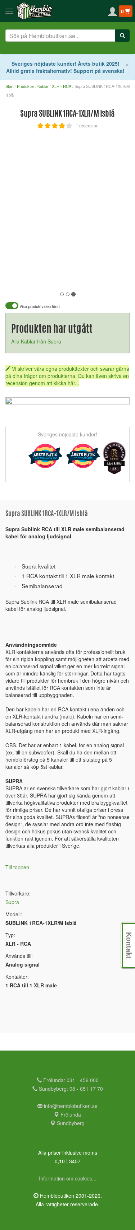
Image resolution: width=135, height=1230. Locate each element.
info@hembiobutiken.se (71, 1105)
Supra (12, 902)
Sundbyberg (70, 1123)
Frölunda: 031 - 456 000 (70, 1080)
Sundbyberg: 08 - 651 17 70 (70, 1088)
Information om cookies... (67, 1178)
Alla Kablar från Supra (36, 341)
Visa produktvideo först (39, 306)
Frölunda (70, 1114)
